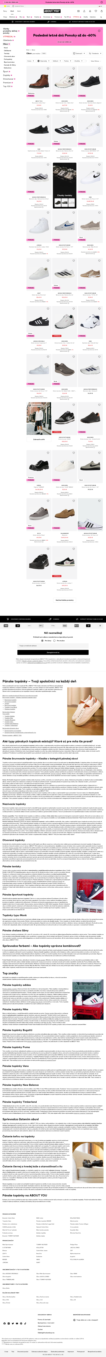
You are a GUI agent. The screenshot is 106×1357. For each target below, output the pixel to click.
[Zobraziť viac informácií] (39, 111)
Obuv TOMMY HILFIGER (43, 1279)
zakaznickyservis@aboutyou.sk (37, 662)
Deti (19, 11)
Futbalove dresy (7, 1233)
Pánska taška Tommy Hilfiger (79, 1224)
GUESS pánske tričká (9, 1227)
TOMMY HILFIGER (41, 1244)
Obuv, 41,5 (39, 1300)
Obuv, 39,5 (5, 1300)
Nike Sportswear (7, 1244)
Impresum (71, 1351)
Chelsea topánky (10, 709)
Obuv (33, 50)
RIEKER (4, 1259)
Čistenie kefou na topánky (13, 730)
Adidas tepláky (41, 1233)
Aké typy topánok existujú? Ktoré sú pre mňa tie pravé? (20, 695)
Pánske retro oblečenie (9, 1224)
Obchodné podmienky (57, 1351)
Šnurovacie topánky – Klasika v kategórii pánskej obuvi (19, 697)
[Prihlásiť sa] (84, 11)
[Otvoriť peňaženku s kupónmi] (78, 11)
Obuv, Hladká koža (76, 1297)
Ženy (5, 11)
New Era (39, 1253)
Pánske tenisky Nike (51, 1013)
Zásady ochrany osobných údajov (32, 661)
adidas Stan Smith (37, 1002)
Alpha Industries (75, 1253)
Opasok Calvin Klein (42, 1227)
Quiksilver (39, 1256)
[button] (79, 53)
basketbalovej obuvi (51, 902)
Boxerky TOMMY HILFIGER (10, 1236)
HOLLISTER (39, 1247)
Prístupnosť (81, 1351)
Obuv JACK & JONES (42, 1276)
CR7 (71, 1250)
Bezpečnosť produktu (95, 1351)
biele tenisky (20, 885)
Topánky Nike (9, 718)
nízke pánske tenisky (30, 881)
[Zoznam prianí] (96, 11)
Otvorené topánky (10, 701)
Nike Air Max (47, 1022)
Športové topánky (10, 705)
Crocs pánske (74, 1227)
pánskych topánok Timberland (83, 1113)
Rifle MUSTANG (75, 1218)
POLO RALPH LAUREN (77, 1259)
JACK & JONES (75, 1247)
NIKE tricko (39, 1218)
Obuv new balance (76, 1276)
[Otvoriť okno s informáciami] (101, 2)
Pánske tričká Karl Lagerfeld (45, 1224)
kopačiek (55, 904)
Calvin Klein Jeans (41, 1250)
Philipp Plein (74, 1244)
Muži (12, 11)
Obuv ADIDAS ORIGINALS (10, 1273)
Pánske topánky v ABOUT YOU (12, 735)
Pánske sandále (13, 848)
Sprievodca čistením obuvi (10, 728)
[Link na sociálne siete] (4, 1323)
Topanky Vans (6, 1221)
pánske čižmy (42, 936)
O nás (6, 1351)
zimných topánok (56, 773)
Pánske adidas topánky (9, 989)
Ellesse (4, 1250)
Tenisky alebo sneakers (9, 870)
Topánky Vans (9, 722)
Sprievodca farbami (8, 712)
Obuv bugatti (6, 1276)
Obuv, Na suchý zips (42, 1303)
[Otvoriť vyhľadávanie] (100, 17)
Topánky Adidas (10, 716)
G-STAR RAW (6, 1247)
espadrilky (21, 819)
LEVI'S (4, 1253)
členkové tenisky (57, 881)
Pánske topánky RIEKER (43, 1221)
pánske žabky (53, 855)
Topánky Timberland (11, 725)
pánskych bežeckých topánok (29, 908)
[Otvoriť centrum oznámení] (90, 11)
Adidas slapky (40, 1236)
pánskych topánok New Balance (15, 1096)
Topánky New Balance (11, 723)
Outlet (8, 6)
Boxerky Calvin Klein (8, 1218)
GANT (38, 1262)
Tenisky (7, 703)
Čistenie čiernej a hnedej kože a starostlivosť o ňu (20, 732)
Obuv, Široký (6, 1303)
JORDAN (5, 1262)
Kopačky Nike (74, 1230)
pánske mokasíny (71, 825)
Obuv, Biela (5, 1288)
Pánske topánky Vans (9, 1070)
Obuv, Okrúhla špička (8, 1297)
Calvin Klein (6, 1256)
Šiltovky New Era (75, 1233)
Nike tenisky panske (42, 1230)
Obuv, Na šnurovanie (42, 1297)
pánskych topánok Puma (47, 1060)
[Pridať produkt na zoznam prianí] (48, 68)
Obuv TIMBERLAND (8, 1279)
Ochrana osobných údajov (40, 1351)
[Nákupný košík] (101, 11)
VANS (38, 1259)
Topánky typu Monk (11, 707)
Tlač (12, 1351)
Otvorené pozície (22, 1351)
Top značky (6, 714)
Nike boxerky (74, 1221)
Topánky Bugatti (10, 720)
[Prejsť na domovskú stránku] (14, 1315)
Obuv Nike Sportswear (43, 1273)
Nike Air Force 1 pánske (9, 1230)
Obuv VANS (73, 1273)
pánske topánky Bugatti (34, 1041)
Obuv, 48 (73, 1300)
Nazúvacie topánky (11, 700)
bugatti (72, 1256)
